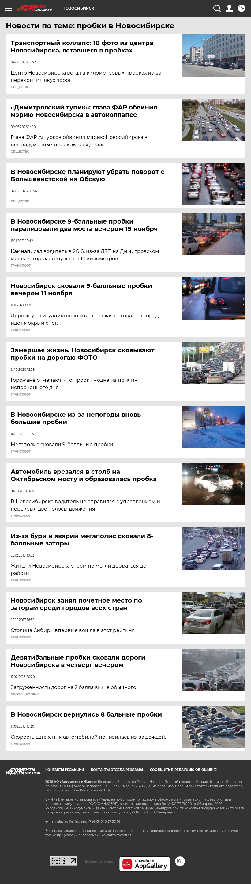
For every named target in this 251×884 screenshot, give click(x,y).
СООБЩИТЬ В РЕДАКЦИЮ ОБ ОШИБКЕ (183, 770)
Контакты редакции (64, 770)
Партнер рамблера (98, 861)
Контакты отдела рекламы (117, 770)
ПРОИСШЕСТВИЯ (25, 694)
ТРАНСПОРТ (21, 265)
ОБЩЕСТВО (20, 87)
